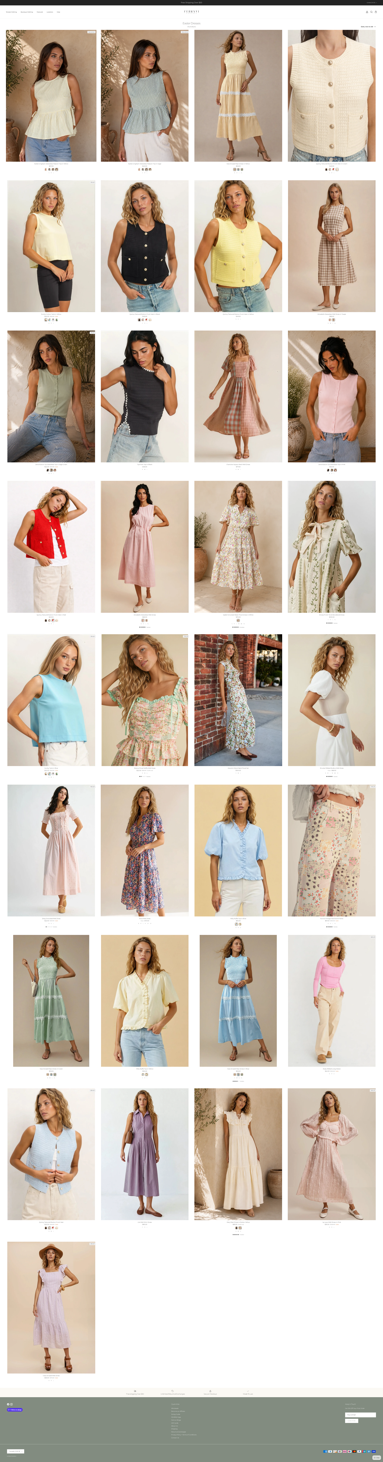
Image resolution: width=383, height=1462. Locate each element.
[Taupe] (333, 320)
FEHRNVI (13, 1456)
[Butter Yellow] (240, 1228)
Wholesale (174, 1408)
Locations (50, 12)
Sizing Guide (175, 1414)
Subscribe (352, 1421)
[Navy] (236, 1228)
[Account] (366, 12)
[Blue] (238, 169)
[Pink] (330, 320)
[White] (238, 620)
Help (58, 12)
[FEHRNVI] (191, 12)
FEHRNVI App (176, 1417)
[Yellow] (56, 169)
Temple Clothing (11, 12)
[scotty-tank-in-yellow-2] (45, 320)
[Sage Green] (51, 470)
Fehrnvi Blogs (176, 1420)
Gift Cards (174, 1423)
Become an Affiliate (178, 1411)
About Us (174, 1426)
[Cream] (337, 169)
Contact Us (175, 1438)
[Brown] (45, 169)
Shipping (174, 1429)
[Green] (241, 169)
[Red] (333, 169)
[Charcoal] (53, 320)
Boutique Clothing (27, 12)
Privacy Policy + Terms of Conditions (183, 1435)
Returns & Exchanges (178, 1432)
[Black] (49, 169)
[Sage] (53, 169)
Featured (40, 12)
